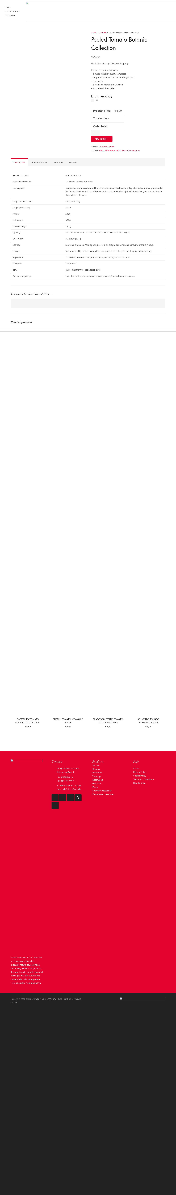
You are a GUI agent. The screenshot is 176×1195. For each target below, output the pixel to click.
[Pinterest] (55, 805)
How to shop (139, 783)
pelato (118, 150)
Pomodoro (126, 150)
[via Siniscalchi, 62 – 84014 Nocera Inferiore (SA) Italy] (54, 787)
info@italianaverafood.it (68, 768)
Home (8, 7)
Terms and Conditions (143, 779)
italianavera (110, 150)
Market (103, 33)
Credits (14, 1002)
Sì (97, 100)
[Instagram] (55, 797)
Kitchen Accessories (102, 791)
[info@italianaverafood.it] (54, 768)
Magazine (10, 15)
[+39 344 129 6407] (54, 781)
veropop (136, 150)
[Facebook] (62, 797)
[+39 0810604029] (54, 777)
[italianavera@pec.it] (54, 772)
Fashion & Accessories (103, 794)
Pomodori (97, 772)
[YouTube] (70, 797)
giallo (101, 150)
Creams (96, 769)
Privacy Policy (139, 772)
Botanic (103, 147)
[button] (28, 736)
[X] (78, 797)
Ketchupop (97, 780)
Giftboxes (97, 783)
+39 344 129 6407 (65, 780)
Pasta (95, 787)
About (136, 768)
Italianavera (12, 11)
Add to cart (102, 139)
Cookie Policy (139, 776)
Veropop (96, 776)
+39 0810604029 (65, 777)
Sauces (95, 765)
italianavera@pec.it (65, 772)
